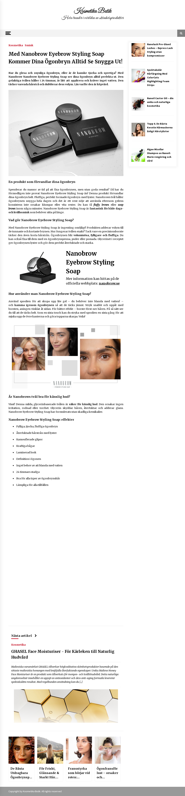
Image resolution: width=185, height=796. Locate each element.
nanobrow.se (109, 283)
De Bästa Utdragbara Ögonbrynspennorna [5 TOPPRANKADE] (20, 773)
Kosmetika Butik (92, 11)
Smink (29, 45)
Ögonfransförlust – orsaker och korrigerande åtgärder (107, 773)
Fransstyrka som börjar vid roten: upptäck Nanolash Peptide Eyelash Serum (79, 773)
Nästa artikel (21, 635)
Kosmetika (15, 45)
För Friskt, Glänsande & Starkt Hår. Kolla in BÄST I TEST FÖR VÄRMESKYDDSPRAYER (50, 773)
